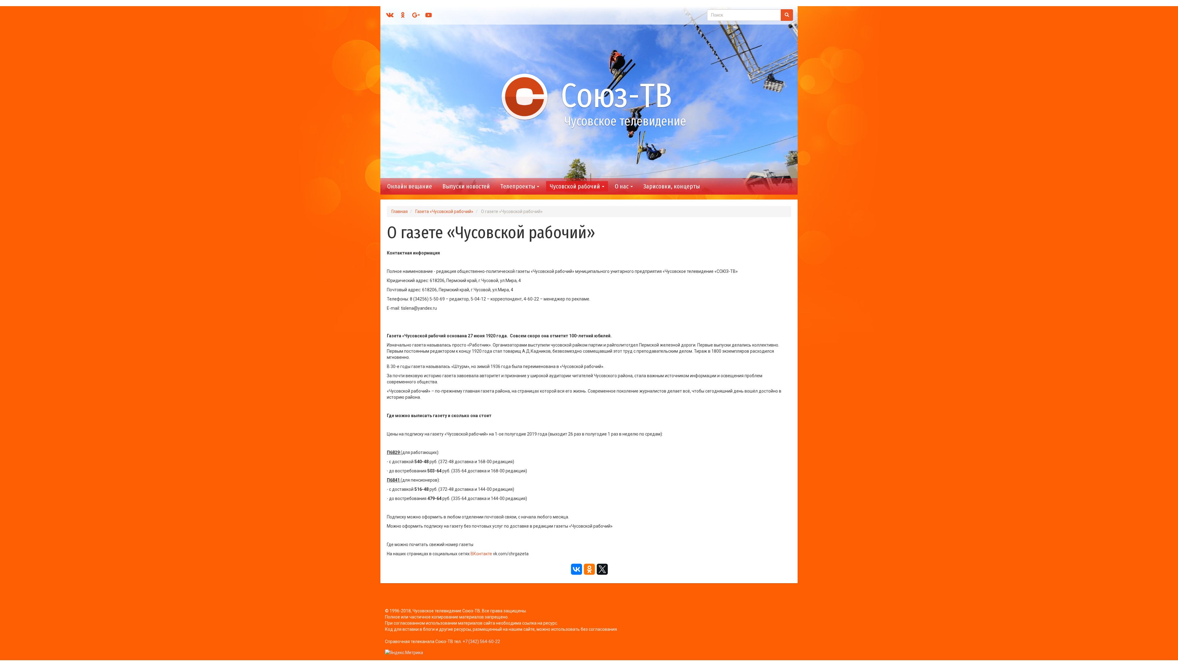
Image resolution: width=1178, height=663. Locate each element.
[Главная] (527, 96)
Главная (399, 211)
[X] (601, 569)
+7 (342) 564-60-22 (481, 641)
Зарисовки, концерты (671, 186)
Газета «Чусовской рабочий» (444, 211)
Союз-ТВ (616, 95)
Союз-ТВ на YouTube (428, 15)
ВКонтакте (481, 553)
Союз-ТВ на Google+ (416, 15)
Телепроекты (518, 186)
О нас (622, 186)
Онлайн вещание (409, 186)
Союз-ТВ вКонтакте (390, 15)
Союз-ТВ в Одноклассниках (403, 15)
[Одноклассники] (589, 569)
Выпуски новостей (466, 186)
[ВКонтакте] (576, 569)
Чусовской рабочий (575, 186)
